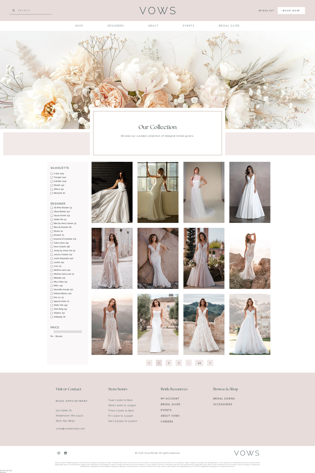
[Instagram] (59, 453)
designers (116, 25)
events (188, 25)
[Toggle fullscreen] (4, 470)
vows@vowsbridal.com (70, 428)
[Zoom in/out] (1, 470)
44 (200, 362)
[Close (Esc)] (10, 470)
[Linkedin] (65, 453)
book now (291, 10)
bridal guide (229, 25)
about (153, 25)
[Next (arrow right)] (4, 472)
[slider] (52, 331)
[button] (115, 166)
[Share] (7, 470)
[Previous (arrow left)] (1, 472)
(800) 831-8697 (65, 420)
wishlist (266, 10)
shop (79, 25)
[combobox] (31, 10)
